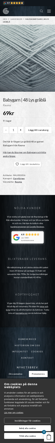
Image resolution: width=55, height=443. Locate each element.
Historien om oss (27, 345)
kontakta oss (22, 313)
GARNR (6, 11)
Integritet (20, 351)
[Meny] (49, 11)
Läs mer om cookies (13, 412)
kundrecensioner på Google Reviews (27, 226)
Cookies (37, 351)
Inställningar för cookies (27, 420)
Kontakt (27, 358)
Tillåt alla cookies (27, 436)
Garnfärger (16, 19)
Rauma (18, 182)
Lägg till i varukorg (38, 130)
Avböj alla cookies (27, 428)
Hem (5, 19)
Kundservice (27, 339)
